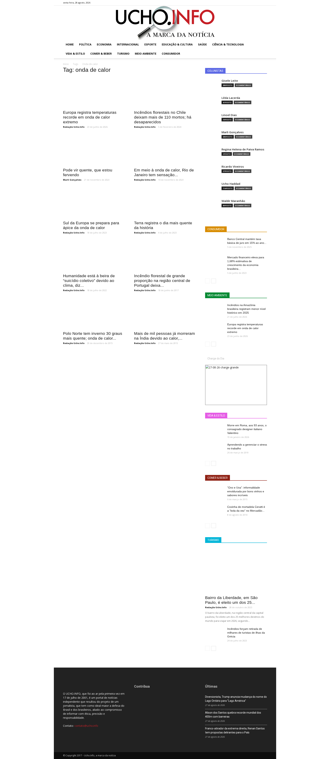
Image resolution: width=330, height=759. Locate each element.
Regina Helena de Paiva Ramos (243, 149)
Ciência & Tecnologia (228, 44)
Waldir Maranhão (233, 201)
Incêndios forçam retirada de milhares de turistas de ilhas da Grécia (246, 632)
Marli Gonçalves (72, 179)
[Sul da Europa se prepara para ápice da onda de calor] (94, 202)
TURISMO (213, 540)
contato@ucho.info (86, 726)
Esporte (150, 44)
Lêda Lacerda (231, 98)
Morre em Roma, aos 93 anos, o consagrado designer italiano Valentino (247, 429)
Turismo (123, 53)
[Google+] (251, 2)
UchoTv (246, 415)
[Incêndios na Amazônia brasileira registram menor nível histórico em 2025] (214, 310)
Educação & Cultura (177, 44)
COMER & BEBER (217, 477)
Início (66, 64)
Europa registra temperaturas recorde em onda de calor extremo (89, 117)
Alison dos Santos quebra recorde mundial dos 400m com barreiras (233, 714)
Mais (233, 415)
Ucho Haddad (231, 184)
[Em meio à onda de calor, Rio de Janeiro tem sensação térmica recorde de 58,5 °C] (165, 150)
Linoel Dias (229, 115)
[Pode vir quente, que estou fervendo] (94, 150)
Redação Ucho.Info (73, 126)
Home (70, 44)
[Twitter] (258, 2)
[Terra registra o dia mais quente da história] (165, 202)
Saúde (202, 44)
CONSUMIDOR (215, 229)
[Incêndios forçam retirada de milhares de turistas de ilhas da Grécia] (214, 633)
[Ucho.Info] (165, 23)
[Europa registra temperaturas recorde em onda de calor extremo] (94, 92)
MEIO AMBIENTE (217, 295)
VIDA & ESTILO (216, 415)
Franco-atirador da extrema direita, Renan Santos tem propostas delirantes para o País (235, 730)
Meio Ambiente (145, 53)
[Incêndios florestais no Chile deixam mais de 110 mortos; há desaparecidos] (165, 92)
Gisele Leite (230, 80)
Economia (104, 44)
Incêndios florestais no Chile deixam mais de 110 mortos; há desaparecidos (162, 117)
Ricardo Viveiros (233, 166)
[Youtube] (264, 2)
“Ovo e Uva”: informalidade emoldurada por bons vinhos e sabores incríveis (245, 491)
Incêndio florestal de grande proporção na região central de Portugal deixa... (162, 280)
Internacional (128, 44)
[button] (262, 45)
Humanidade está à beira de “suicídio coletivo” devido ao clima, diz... (89, 280)
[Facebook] (245, 2)
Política (85, 44)
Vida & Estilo (75, 53)
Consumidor (171, 53)
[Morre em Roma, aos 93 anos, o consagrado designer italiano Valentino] (214, 430)
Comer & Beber (101, 53)
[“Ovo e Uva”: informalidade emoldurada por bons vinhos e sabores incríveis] (214, 492)
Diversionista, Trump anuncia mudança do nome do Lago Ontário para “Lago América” (236, 698)
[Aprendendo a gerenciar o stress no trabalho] (214, 449)
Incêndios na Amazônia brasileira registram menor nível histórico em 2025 (246, 309)
